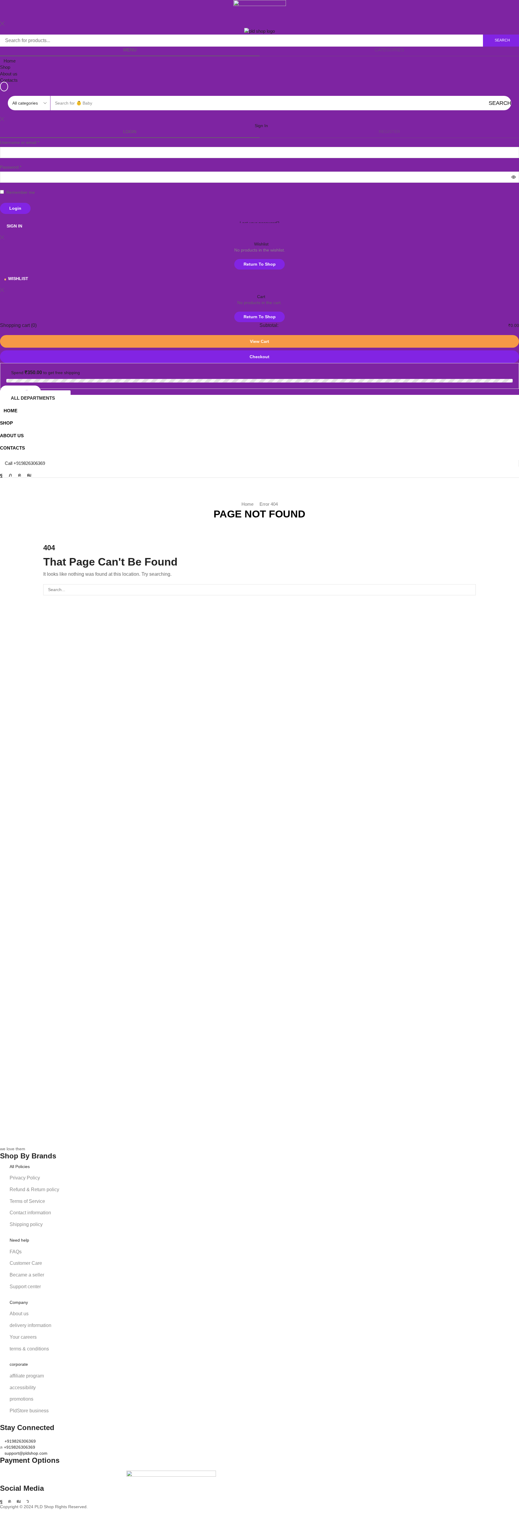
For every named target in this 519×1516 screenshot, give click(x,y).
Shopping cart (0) (18, 325)
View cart (259, 341)
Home (247, 504)
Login (15, 208)
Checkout (259, 356)
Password (10, 167)
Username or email (19, 142)
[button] (4, 86)
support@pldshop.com (26, 1453)
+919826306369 (20, 1441)
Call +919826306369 (25, 463)
